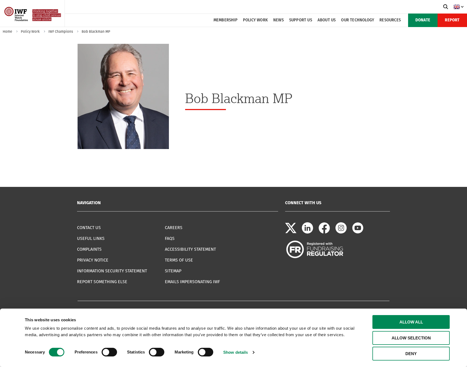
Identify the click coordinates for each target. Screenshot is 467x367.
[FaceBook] (324, 232)
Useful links (91, 238)
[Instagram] (341, 232)
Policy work (255, 20)
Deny (411, 353)
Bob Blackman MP (96, 31)
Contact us (89, 227)
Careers (173, 227)
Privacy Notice (92, 260)
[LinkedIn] (307, 232)
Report (452, 20)
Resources (390, 20)
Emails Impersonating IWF (192, 281)
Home (7, 31)
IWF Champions (60, 31)
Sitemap (173, 270)
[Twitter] (290, 232)
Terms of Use (179, 260)
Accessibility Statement (190, 249)
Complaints (89, 249)
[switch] (109, 352)
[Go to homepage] (33, 25)
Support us (300, 20)
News (278, 20)
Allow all (411, 322)
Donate (422, 20)
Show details (235, 352)
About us (327, 20)
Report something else (102, 281)
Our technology (357, 20)
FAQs (170, 238)
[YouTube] (357, 232)
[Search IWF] (446, 7)
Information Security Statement (112, 270)
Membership (226, 20)
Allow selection (411, 338)
